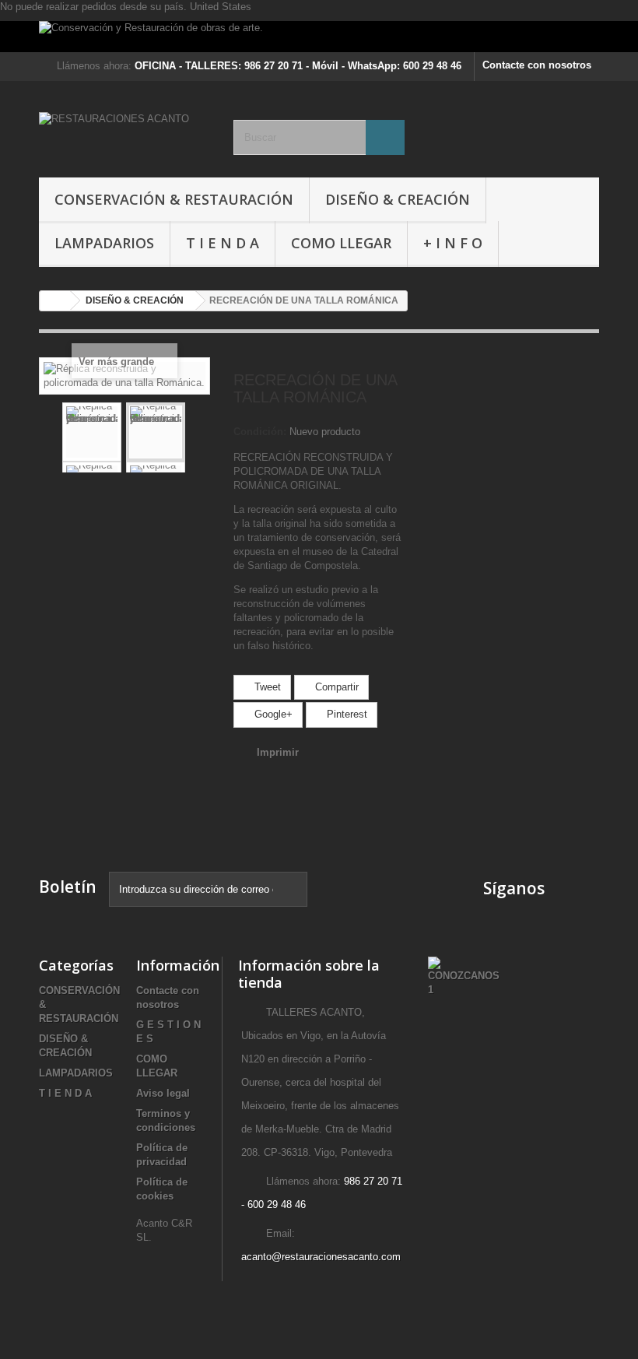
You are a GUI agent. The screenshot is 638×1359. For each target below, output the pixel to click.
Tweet (266, 687)
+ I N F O (452, 243)
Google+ (272, 714)
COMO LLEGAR (341, 243)
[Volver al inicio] (55, 301)
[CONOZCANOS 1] (464, 976)
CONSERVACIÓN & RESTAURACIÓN (173, 199)
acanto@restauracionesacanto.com (321, 1256)
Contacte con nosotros (536, 65)
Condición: (259, 431)
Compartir (335, 687)
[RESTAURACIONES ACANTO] (124, 135)
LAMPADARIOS (104, 243)
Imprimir (278, 752)
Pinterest (345, 714)
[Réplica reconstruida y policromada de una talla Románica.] (92, 432)
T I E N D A (222, 243)
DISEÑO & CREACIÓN (397, 199)
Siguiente (197, 432)
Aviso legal (163, 1093)
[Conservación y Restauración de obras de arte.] (319, 36)
